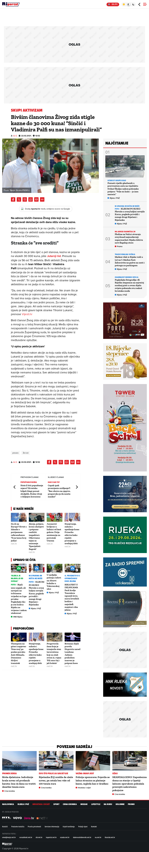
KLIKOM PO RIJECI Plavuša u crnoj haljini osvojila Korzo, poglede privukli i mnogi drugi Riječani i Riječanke (36, 593)
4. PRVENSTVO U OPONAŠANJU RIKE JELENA (72, 578)
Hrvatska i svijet (84, 787)
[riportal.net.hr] (7, 844)
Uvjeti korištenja (69, 826)
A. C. (15, 135)
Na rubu (108, 804)
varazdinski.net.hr (25, 837)
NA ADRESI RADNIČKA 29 (125, 231)
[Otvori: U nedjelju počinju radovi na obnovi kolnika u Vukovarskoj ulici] (54, 568)
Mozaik (84, 804)
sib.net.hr (39, 837)
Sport (56, 804)
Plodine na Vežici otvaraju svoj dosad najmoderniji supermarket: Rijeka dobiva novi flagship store (129, 238)
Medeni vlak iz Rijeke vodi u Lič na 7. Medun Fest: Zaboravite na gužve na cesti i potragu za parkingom (130, 261)
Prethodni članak (14, 487)
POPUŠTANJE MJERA (29, 482)
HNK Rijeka (17, 616)
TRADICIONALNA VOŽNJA (125, 254)
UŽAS (115, 773)
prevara (15, 452)
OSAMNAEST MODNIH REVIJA (126, 277)
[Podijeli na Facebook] (13, 199)
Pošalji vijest (82, 826)
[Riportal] (11, 4)
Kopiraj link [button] (42, 199)
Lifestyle (95, 804)
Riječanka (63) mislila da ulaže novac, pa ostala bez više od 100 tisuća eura (56, 780)
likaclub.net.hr (110, 837)
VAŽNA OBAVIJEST (85, 773)
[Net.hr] (6, 818)
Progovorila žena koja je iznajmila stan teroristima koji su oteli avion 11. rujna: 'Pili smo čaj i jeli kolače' (54, 653)
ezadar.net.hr (64, 837)
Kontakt (94, 826)
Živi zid (25, 452)
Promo (119, 246)
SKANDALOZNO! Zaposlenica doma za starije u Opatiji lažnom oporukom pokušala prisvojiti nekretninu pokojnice (129, 784)
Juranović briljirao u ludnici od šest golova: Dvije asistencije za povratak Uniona (54, 532)
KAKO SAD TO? (54, 482)
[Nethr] (42, 818)
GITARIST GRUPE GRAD (117, 180)
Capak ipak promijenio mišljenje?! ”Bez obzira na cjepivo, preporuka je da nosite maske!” (59, 491)
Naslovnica (8, 804)
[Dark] (133, 4)
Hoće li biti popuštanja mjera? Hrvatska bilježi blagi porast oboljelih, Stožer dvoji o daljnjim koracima (32, 491)
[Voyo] (17, 818)
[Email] (36, 199)
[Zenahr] (29, 818)
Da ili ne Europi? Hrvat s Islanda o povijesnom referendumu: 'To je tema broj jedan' (19, 532)
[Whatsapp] (30, 199)
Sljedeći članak (76, 487)
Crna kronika (9, 791)
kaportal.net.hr (51, 837)
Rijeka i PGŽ (36, 608)
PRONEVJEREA (9, 773)
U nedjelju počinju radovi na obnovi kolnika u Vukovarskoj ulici (54, 581)
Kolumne (120, 804)
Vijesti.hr (27, 314)
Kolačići (5, 826)
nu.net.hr (98, 837)
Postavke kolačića (17, 826)
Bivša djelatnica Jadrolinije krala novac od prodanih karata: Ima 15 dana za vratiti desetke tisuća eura (19, 782)
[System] (128, 4)
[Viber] (25, 199)
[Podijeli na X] (19, 199)
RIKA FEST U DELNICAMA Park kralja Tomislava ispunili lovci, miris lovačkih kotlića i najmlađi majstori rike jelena (72, 597)
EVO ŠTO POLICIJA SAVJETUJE (53, 773)
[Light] (123, 4)
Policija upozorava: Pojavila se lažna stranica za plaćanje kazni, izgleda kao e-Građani (93, 780)
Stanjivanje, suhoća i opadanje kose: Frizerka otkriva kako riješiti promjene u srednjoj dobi (72, 533)
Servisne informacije (52, 826)
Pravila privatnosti (34, 826)
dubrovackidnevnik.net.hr (82, 837)
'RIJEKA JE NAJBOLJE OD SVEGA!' (17, 578)
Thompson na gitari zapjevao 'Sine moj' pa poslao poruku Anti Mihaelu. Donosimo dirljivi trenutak (18, 653)
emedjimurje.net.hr (9, 837)
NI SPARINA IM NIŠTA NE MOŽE (35, 577)
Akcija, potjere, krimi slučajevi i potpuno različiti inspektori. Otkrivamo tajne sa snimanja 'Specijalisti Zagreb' (36, 536)
